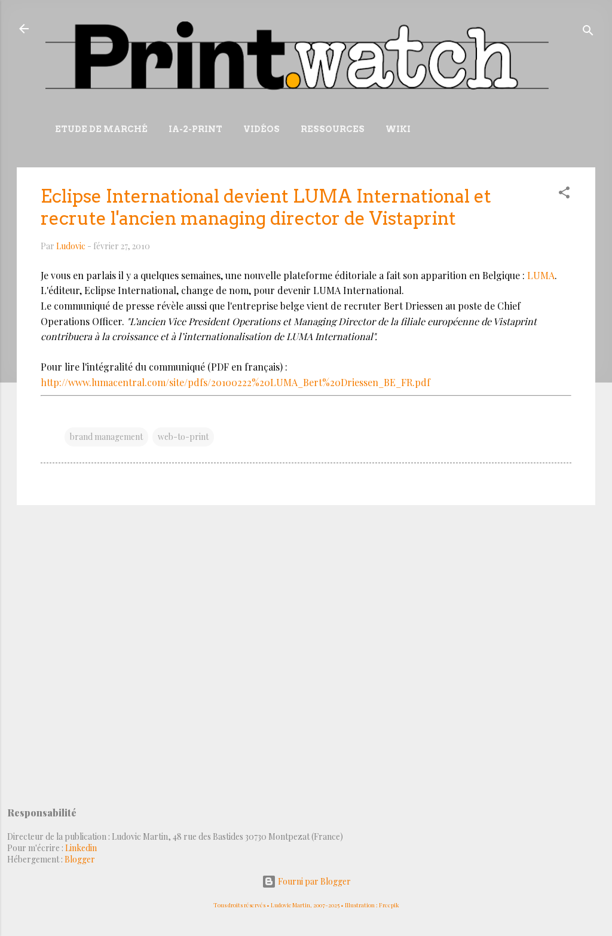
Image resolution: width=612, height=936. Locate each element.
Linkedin (81, 848)
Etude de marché (101, 129)
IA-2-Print (195, 129)
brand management (106, 436)
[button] (564, 194)
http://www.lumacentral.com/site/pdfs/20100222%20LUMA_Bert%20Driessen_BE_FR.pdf (235, 382)
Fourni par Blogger (313, 881)
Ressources (333, 129)
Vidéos (261, 129)
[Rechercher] (588, 32)
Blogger (80, 859)
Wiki (398, 129)
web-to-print (183, 436)
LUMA (541, 275)
